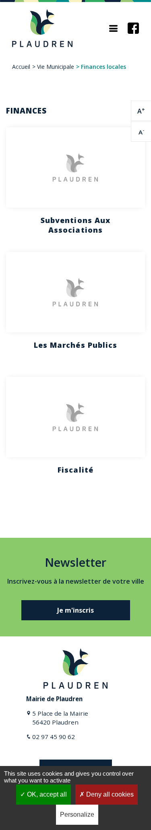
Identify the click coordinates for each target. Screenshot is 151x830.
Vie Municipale (55, 66)
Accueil (21, 66)
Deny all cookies (109, 794)
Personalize (77, 814)
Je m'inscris (75, 610)
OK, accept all (46, 794)
